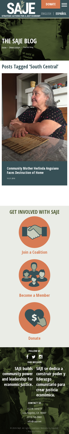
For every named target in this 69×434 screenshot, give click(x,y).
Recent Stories (14, 47)
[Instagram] (40, 357)
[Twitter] (33, 357)
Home (4, 47)
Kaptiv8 (54, 428)
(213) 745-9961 (34, 417)
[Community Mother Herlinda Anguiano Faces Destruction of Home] (34, 117)
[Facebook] (27, 357)
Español (61, 13)
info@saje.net (34, 421)
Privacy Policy (34, 431)
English (46, 13)
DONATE (51, 4)
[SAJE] (21, 8)
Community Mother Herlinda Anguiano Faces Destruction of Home (33, 170)
